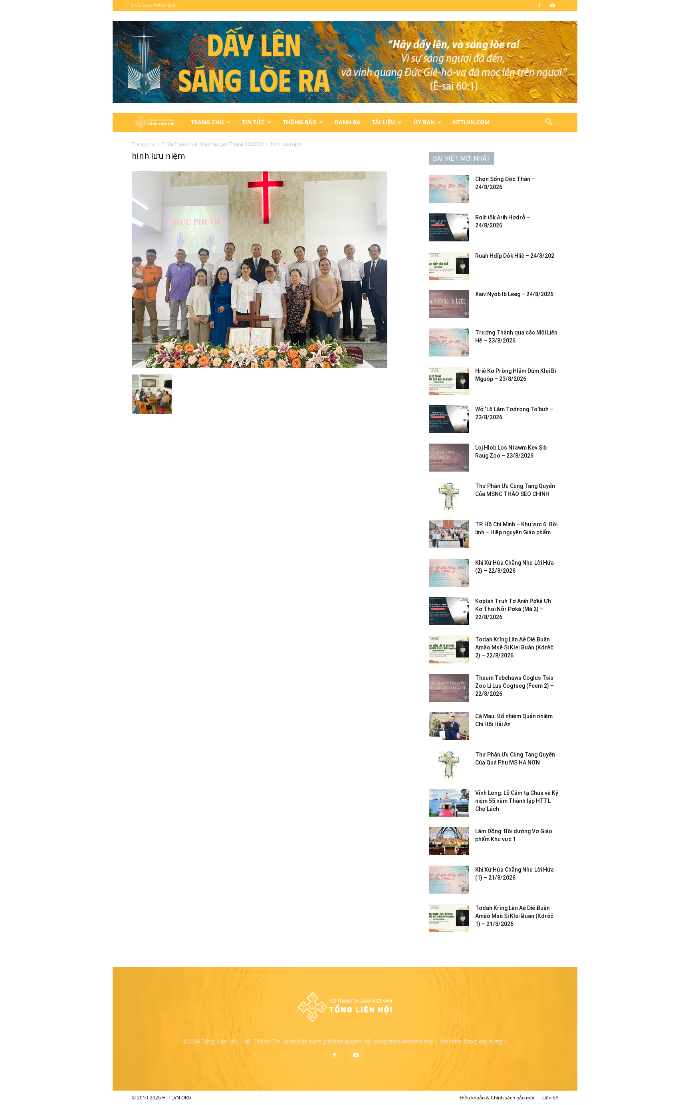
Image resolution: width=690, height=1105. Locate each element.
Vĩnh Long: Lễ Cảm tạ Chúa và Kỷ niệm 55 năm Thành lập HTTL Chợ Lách (516, 801)
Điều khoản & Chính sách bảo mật (497, 1097)
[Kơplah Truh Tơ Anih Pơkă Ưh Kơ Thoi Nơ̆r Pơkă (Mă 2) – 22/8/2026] (449, 611)
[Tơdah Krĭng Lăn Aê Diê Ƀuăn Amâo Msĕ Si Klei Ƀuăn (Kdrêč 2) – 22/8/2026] (449, 649)
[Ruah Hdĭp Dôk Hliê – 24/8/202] (449, 266)
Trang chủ (143, 144)
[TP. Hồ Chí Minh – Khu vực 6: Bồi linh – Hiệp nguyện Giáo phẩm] (449, 534)
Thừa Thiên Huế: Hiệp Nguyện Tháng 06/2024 (212, 144)
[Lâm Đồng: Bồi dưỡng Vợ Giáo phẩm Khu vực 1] (449, 841)
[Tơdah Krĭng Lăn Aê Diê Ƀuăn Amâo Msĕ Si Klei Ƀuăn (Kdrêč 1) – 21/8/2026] (449, 918)
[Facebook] (539, 5)
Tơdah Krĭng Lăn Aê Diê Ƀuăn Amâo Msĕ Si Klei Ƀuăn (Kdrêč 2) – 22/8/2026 (514, 647)
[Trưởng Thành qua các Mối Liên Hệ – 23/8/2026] (449, 342)
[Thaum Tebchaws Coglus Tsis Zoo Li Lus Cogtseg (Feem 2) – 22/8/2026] (449, 688)
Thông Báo (300, 122)
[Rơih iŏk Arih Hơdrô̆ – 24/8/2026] (449, 227)
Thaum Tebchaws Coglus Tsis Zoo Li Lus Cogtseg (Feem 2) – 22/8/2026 (514, 686)
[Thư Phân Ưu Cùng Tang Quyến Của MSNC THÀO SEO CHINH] (449, 496)
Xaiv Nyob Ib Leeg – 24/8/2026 (514, 294)
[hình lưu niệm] (259, 365)
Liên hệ (550, 1097)
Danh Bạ (348, 122)
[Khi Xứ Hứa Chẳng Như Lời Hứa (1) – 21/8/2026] (449, 880)
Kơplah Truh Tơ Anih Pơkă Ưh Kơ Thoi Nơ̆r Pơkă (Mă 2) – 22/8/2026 (513, 609)
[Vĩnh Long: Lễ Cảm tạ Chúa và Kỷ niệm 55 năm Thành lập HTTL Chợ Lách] (449, 803)
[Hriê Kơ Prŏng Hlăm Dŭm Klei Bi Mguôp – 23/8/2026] (449, 381)
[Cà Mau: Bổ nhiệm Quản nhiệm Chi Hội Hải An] (449, 726)
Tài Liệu (383, 122)
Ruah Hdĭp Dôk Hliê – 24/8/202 (514, 256)
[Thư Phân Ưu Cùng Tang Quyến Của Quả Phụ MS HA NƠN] (449, 764)
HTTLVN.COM (471, 122)
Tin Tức (253, 122)
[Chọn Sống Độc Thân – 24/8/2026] (449, 189)
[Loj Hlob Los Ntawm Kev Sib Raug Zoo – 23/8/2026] (449, 458)
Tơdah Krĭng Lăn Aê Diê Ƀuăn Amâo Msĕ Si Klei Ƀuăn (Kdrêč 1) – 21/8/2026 (514, 916)
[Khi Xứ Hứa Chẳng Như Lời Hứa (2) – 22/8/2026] (449, 573)
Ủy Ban (424, 122)
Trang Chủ (207, 122)
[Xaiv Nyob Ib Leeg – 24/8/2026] (449, 304)
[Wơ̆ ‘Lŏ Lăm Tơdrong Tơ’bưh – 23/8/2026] (449, 419)
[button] (548, 123)
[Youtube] (552, 5)
